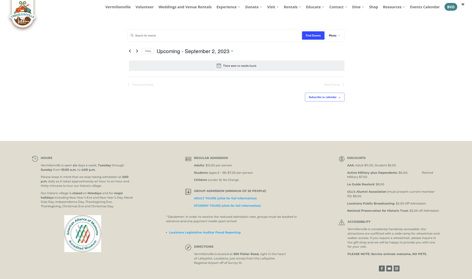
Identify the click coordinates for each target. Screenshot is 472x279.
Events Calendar (425, 7)
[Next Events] (137, 51)
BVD (451, 6)
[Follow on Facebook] (382, 268)
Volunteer (145, 7)
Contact (336, 7)
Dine (356, 7)
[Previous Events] (130, 51)
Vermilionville (118, 7)
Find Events (313, 35)
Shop (373, 7)
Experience (226, 7)
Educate (313, 7)
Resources (392, 7)
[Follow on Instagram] (397, 268)
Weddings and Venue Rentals (185, 7)
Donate (252, 7)
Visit (271, 7)
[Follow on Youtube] (389, 268)
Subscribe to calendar (322, 97)
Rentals (291, 7)
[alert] (236, 65)
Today (148, 50)
